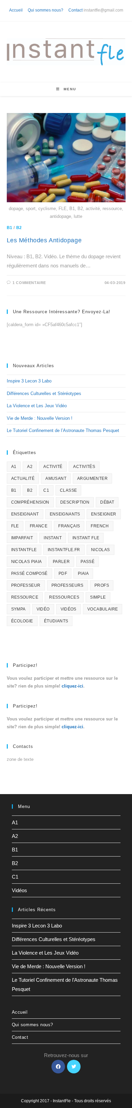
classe (68, 490)
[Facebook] (58, 1066)
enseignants (65, 514)
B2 (19, 227)
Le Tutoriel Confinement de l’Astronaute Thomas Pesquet (63, 430)
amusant (55, 478)
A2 (29, 466)
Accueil (16, 10)
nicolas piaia (26, 561)
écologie (22, 621)
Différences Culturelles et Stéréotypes (44, 393)
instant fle (85, 538)
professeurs (67, 585)
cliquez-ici (72, 686)
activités (84, 466)
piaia (83, 573)
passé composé (29, 573)
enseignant (25, 514)
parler (61, 561)
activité (52, 466)
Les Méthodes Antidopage (44, 240)
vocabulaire (102, 609)
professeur (26, 585)
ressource (25, 597)
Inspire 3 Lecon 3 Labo (29, 380)
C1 (46, 490)
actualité (23, 478)
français (69, 526)
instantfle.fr (64, 549)
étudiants (56, 621)
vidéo (43, 609)
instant (53, 538)
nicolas (100, 549)
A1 (14, 466)
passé (87, 561)
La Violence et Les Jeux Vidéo (37, 405)
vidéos (68, 609)
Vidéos (19, 890)
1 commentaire (29, 283)
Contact (75, 10)
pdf (63, 573)
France (38, 526)
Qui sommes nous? (45, 10)
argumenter (92, 478)
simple (98, 597)
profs (101, 585)
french (100, 526)
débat (107, 502)
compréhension (30, 502)
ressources (64, 597)
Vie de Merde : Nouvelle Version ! (39, 418)
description (74, 502)
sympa (18, 609)
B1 (10, 227)
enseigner (103, 514)
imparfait (22, 538)
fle (15, 526)
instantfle (24, 549)
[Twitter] (74, 1066)
